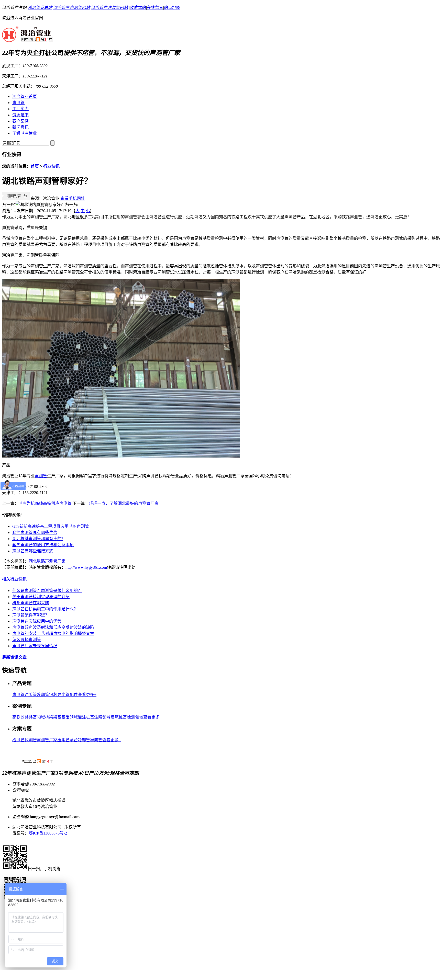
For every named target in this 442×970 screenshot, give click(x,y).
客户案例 (20, 121)
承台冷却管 (80, 740)
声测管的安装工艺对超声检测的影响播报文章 (53, 633)
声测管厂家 (47, 740)
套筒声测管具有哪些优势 (34, 532)
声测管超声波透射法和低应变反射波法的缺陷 (53, 627)
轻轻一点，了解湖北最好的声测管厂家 (124, 503)
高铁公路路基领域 (28, 717)
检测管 (18, 740)
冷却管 (43, 694)
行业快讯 (51, 166)
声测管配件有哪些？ (30, 615)
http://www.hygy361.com (86, 567)
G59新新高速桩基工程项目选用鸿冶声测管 (50, 526)
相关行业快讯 (14, 579)
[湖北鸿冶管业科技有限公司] (27, 39)
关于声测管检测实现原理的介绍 (41, 597)
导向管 (96, 740)
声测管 (18, 102)
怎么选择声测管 (26, 639)
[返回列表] (16, 198)
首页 (35, 166)
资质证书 (20, 115)
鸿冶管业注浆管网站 (109, 7)
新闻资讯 (20, 127)
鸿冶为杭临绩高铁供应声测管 (45, 503)
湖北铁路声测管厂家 (47, 561)
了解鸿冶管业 (24, 133)
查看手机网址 (72, 198)
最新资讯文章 (14, 657)
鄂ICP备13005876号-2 (48, 833)
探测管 (31, 740)
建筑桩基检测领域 (126, 717)
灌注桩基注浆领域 (94, 717)
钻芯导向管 (59, 694)
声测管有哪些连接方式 (32, 551)
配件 (74, 694)
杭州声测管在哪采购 (30, 603)
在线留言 (155, 7)
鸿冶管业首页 (24, 96)
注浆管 (31, 694)
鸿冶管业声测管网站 (71, 7)
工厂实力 (20, 109)
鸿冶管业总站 (40, 7)
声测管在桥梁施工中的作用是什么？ (45, 609)
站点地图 (172, 7)
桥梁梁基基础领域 (61, 717)
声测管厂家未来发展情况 (34, 646)
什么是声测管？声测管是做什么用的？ (47, 590)
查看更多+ (87, 694)
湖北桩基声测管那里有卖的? (37, 539)
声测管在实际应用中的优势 (36, 621)
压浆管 (63, 740)
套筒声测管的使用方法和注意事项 (43, 545)
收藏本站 (138, 7)
